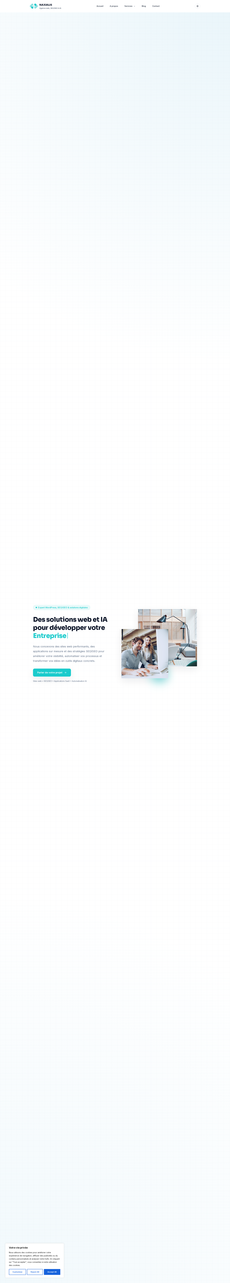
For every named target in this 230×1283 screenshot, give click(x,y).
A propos (114, 6)
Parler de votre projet (49, 672)
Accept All (52, 1272)
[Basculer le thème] (197, 6)
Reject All (35, 1272)
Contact (156, 6)
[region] (34, 1260)
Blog (144, 6)
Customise (17, 1272)
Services (128, 6)
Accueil (100, 6)
